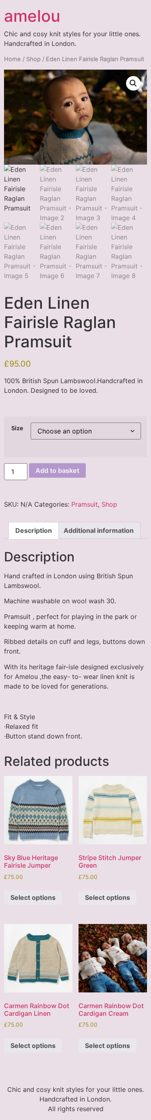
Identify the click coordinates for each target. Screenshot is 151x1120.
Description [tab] (33, 530)
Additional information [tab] (99, 530)
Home (12, 59)
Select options (33, 897)
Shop (33, 59)
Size (17, 428)
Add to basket (57, 470)
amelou (32, 16)
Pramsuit (84, 504)
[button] (133, 83)
